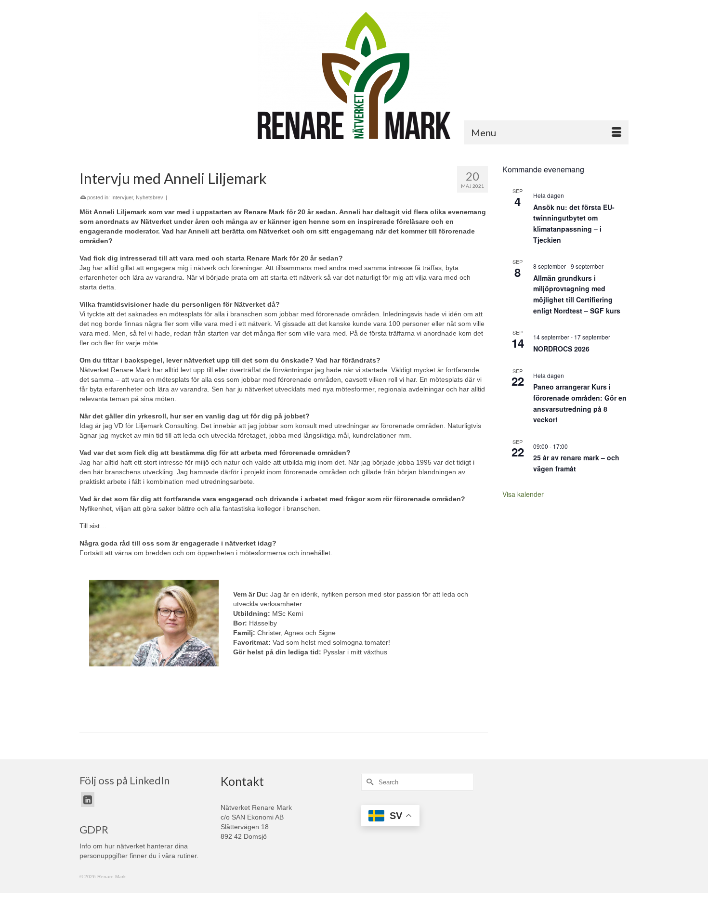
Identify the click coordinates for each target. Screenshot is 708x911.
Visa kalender (523, 494)
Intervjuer (122, 197)
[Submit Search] (368, 782)
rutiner (187, 855)
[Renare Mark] (354, 75)
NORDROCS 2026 (561, 348)
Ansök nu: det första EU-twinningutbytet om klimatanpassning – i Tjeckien (574, 223)
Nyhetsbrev (149, 197)
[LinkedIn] (87, 799)
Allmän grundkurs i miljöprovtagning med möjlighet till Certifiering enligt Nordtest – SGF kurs (576, 294)
